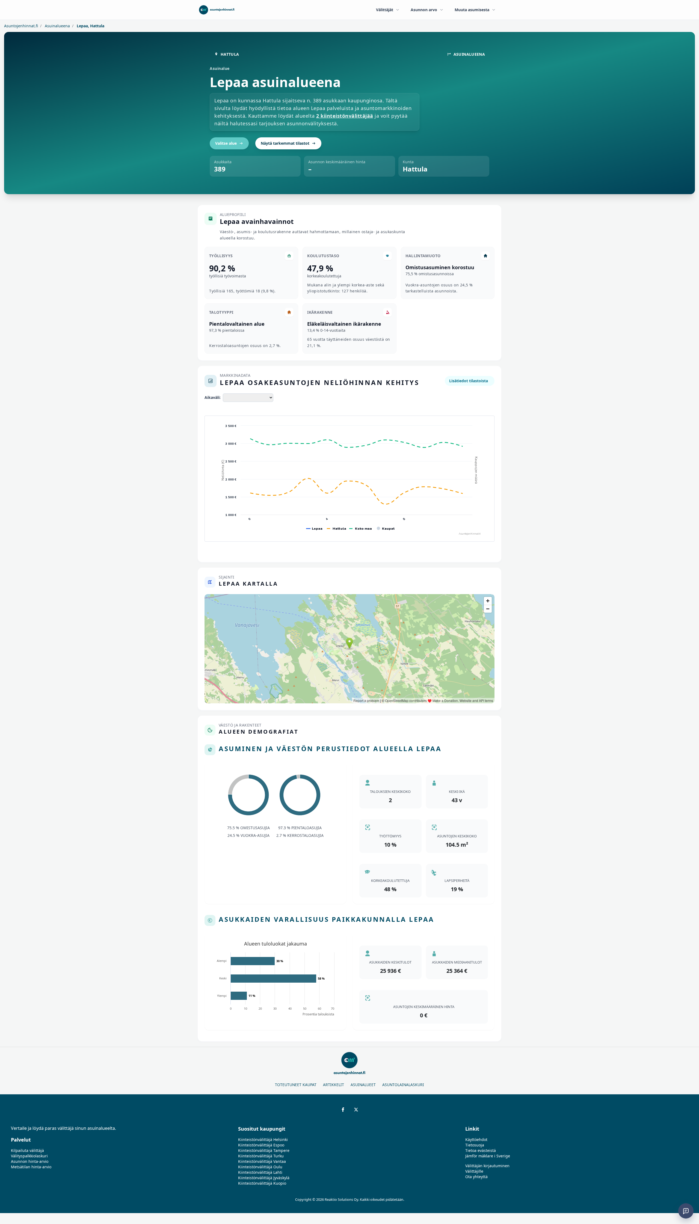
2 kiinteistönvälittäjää (344, 115)
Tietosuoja (474, 1145)
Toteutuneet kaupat (295, 1084)
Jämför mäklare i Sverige (487, 1155)
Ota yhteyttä (476, 1176)
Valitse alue (226, 143)
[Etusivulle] (217, 9)
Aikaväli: (213, 397)
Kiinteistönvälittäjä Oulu (260, 1166)
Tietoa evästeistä (480, 1150)
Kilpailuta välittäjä (27, 1150)
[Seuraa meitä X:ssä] (356, 1109)
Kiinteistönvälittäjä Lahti (260, 1172)
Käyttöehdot (476, 1139)
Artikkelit (333, 1084)
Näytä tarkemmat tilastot (285, 143)
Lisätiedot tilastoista (468, 380)
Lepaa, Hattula (90, 25)
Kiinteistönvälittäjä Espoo (261, 1145)
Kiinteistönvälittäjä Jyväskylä (263, 1177)
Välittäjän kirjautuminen (487, 1165)
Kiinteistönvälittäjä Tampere (263, 1150)
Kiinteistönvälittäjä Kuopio (262, 1183)
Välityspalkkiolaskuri (29, 1155)
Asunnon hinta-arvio (29, 1161)
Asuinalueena (57, 25)
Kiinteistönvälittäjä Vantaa (262, 1161)
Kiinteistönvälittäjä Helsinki (263, 1139)
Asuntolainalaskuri (403, 1084)
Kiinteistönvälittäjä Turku (261, 1155)
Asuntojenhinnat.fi (21, 25)
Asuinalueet (363, 1084)
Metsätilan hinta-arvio (31, 1166)
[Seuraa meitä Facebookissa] (343, 1109)
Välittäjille (474, 1171)
